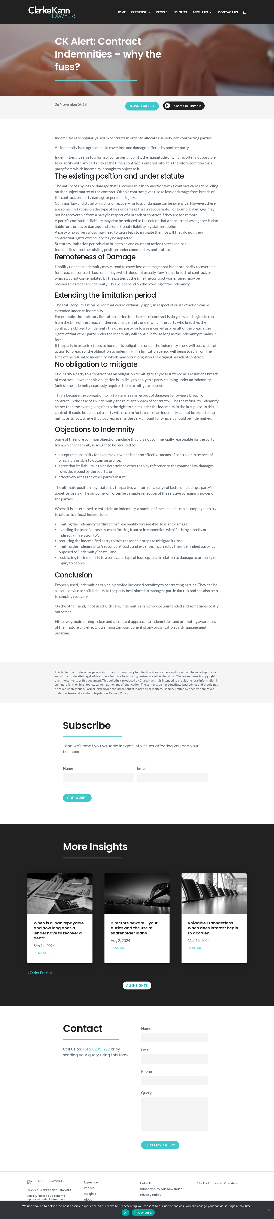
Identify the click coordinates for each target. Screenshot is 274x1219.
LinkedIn (146, 1183)
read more (43, 953)
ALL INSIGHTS (137, 985)
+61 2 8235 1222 (96, 1049)
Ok (126, 1212)
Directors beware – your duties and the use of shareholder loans (134, 928)
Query (146, 1092)
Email (141, 768)
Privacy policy (143, 1212)
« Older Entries (39, 972)
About (89, 1199)
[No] (269, 1210)
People (89, 1188)
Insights (90, 1194)
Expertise (91, 1182)
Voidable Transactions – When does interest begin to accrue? (213, 928)
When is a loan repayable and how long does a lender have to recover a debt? (59, 930)
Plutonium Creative (222, 1183)
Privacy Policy (150, 1195)
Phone (146, 1071)
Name (68, 768)
